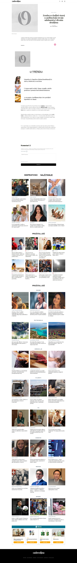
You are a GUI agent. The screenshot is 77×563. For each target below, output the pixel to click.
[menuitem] (62, 1)
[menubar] (62, 1)
